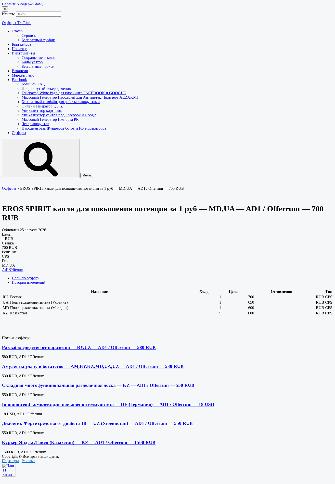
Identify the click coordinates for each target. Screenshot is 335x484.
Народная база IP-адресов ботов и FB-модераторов (64, 128)
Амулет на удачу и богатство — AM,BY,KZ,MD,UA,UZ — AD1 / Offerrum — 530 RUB (93, 366)
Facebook (19, 80)
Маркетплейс (23, 75)
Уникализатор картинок (42, 110)
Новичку (19, 49)
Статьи (18, 31)
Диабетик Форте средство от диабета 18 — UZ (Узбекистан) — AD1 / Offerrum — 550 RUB (97, 423)
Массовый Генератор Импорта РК (50, 119)
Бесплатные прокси (38, 66)
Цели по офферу (25, 278)
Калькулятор (32, 62)
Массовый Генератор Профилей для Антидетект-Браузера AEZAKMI (80, 97)
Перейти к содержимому (22, 4)
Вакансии (20, 71)
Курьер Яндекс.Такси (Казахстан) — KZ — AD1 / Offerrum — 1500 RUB (78, 442)
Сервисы (29, 35)
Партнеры (10, 461)
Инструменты (23, 53)
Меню (86, 175)
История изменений (28, 282)
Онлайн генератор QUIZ (42, 106)
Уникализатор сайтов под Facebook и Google (59, 115)
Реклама (28, 461)
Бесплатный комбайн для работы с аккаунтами (61, 102)
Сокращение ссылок (39, 57)
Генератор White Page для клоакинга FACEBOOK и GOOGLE (74, 93)
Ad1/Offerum (12, 270)
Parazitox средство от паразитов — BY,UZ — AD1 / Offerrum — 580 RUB (79, 347)
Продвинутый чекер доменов (46, 88)
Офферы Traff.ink (16, 23)
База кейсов (21, 44)
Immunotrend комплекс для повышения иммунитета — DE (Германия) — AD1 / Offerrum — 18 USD (108, 404)
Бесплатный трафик (38, 40)
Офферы (19, 133)
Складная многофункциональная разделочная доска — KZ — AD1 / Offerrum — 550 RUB (98, 385)
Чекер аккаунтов (35, 124)
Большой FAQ (33, 84)
